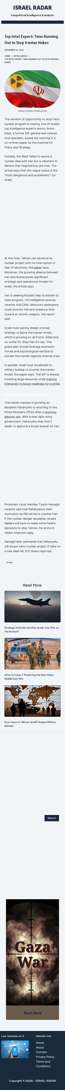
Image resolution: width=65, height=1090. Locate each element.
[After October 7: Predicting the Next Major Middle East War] (32, 654)
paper (38, 267)
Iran (9, 562)
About (40, 1047)
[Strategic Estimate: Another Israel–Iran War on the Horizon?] (32, 606)
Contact (41, 1052)
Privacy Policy (45, 1056)
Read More (32, 1012)
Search (52, 818)
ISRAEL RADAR (32, 7)
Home (40, 1042)
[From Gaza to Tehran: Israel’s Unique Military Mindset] (32, 701)
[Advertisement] (32, 221)
